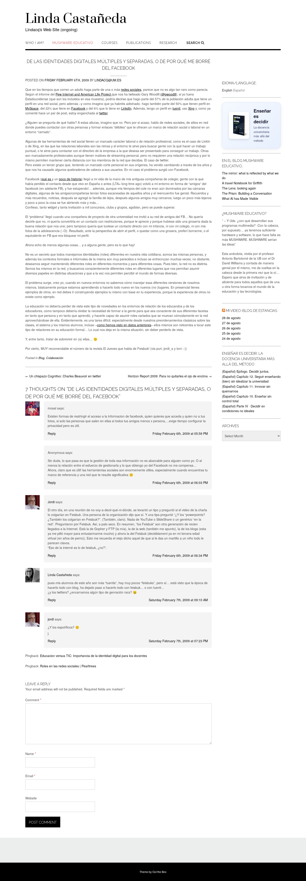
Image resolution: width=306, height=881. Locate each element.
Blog (41, 358)
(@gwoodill (168, 94)
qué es (46, 179)
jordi (51, 619)
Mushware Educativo (72, 43)
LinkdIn (126, 108)
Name (30, 753)
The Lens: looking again (239, 188)
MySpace (32, 108)
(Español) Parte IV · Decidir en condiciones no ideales (243, 408)
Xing (191, 108)
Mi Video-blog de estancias (251, 311)
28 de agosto (231, 317)
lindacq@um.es (108, 80)
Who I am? (34, 43)
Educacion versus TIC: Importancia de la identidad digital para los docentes (93, 655)
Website (31, 798)
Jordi (51, 502)
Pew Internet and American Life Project (84, 94)
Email (30, 776)
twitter (103, 113)
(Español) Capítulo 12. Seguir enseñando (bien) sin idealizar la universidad (251, 378)
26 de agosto (231, 328)
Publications (138, 43)
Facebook (78, 108)
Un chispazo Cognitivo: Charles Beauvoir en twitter (63, 376)
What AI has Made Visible (240, 198)
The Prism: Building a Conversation (247, 193)
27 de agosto (231, 323)
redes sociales (131, 89)
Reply (52, 433)
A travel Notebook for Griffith (242, 183)
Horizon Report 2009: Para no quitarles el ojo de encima (170, 376)
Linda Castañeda (76, 19)
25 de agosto (231, 333)
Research (168, 43)
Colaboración (54, 358)
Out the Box (159, 872)
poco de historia (70, 179)
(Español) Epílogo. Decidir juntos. (245, 371)
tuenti (176, 108)
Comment (33, 700)
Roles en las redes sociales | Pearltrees (68, 666)
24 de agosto (231, 338)
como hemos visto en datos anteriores (124, 325)
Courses (110, 43)
